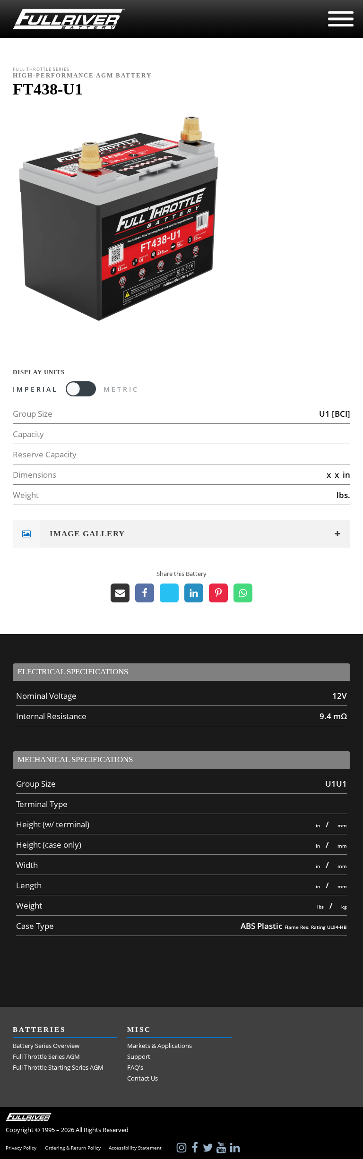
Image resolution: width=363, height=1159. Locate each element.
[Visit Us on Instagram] (182, 1147)
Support (138, 1056)
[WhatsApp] (242, 593)
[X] (169, 593)
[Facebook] (144, 593)
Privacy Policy (21, 1148)
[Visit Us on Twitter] (209, 1147)
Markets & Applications (159, 1045)
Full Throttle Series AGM (46, 1056)
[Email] (120, 593)
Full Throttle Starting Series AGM (58, 1067)
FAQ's (135, 1067)
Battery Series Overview (46, 1045)
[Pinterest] (218, 593)
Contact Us (142, 1078)
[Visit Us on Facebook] (195, 1147)
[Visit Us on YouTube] (222, 1147)
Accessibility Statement (135, 1148)
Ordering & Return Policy (73, 1148)
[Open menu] (340, 19)
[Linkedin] (193, 593)
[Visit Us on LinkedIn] (235, 1147)
